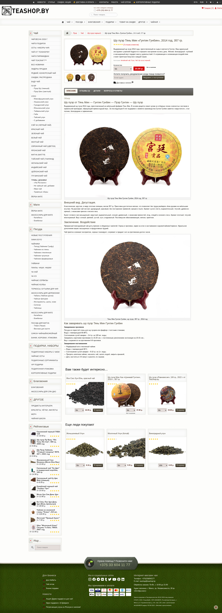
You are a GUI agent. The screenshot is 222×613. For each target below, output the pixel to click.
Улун (33, 96)
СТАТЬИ (51, 2)
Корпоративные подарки (43, 373)
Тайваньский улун (41, 111)
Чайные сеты (37, 356)
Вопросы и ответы (113, 91)
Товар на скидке (127, 22)
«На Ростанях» (40, 183)
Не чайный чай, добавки (44, 186)
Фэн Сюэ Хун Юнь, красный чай (80, 378)
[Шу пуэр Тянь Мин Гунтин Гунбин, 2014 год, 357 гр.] (87, 68)
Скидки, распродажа (41, 77)
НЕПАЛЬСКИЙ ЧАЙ (39, 163)
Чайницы (37, 308)
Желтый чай (37, 142)
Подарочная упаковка (42, 369)
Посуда (79, 22)
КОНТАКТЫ (104, 2)
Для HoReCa (51, 580)
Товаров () (209, 8)
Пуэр (75, 33)
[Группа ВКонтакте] (102, 580)
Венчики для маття (42, 329)
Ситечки (37, 305)
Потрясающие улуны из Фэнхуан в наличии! (63, 607)
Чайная (154, 22)
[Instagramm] (90, 580)
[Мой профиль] (218, 2)
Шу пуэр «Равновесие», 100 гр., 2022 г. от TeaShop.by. (167, 378)
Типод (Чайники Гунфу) (44, 246)
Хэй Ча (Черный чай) (41, 125)
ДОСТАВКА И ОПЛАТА (85, 2)
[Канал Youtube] (114, 580)
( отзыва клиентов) (131, 45)
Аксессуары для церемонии (45, 293)
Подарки (110, 22)
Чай (68, 22)
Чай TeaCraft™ (39, 60)
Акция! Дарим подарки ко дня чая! (59, 599)
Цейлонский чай (39, 172)
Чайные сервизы (39, 280)
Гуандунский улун (41, 105)
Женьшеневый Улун (75, 433)
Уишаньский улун (41, 102)
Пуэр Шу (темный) (41, 88)
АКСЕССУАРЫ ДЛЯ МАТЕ (42, 215)
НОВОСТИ (41, 2)
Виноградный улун (157, 433)
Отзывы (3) (85, 91)
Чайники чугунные (41, 256)
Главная (68, 33)
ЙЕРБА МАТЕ (37, 197)
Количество (118, 65)
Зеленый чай (37, 133)
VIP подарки (37, 365)
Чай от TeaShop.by (40, 52)
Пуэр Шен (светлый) (42, 91)
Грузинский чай (39, 176)
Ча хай (34, 272)
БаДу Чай (35, 82)
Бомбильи (38, 221)
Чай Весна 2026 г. (39, 39)
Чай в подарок (38, 43)
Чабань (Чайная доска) (43, 296)
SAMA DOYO (36, 240)
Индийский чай (39, 167)
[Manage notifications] (216, 607)
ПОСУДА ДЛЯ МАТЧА (40, 323)
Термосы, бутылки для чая (44, 289)
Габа (36, 114)
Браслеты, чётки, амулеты (44, 410)
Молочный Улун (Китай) (118, 433)
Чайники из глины (41, 249)
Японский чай (38, 150)
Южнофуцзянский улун (43, 99)
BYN (195, 2)
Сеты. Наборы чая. (40, 48)
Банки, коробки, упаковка (44, 338)
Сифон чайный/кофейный (44, 333)
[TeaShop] (34, 2)
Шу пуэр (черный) (94, 33)
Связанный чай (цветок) (43, 146)
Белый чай (36, 138)
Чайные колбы (38, 285)
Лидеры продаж (39, 69)
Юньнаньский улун (42, 108)
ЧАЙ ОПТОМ (126, 2)
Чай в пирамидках (40, 56)
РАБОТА (114, 2)
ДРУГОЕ (141, 22)
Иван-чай (38, 189)
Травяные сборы (41, 192)
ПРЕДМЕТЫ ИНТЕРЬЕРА (41, 406)
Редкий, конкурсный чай (43, 73)
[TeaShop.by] (25, 15)
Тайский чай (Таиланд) (42, 159)
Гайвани (35, 263)
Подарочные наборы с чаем (45, 352)
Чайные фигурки (41, 299)
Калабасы (38, 217)
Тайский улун (39, 117)
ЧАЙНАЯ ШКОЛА (38, 418)
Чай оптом (50, 584)
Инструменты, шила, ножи (45, 302)
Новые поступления (41, 235)
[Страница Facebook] (94, 580)
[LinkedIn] (123, 580)
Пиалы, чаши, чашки (41, 268)
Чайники (35, 244)
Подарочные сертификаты (44, 360)
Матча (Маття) (38, 155)
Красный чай (37, 129)
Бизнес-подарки (52, 588)
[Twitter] (110, 580)
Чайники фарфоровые (43, 259)
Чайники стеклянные (42, 252)
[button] (212, 2)
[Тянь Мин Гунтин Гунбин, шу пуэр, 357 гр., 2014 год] (91, 81)
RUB (201, 2)
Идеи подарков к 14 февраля (57, 603)
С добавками (39, 120)
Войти (219, 8)
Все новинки (37, 65)
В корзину (98, 410)
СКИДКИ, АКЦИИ (64, 2)
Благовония (94, 22)
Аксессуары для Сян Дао (43, 391)
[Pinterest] (119, 580)
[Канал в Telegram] (98, 580)
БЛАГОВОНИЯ (37, 387)
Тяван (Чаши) (39, 326)
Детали (97, 91)
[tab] (71, 91)
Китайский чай (125, 60)
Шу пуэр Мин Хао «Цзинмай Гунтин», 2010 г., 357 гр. (124, 378)
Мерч (33, 414)
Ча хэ (33, 276)
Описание (71, 91)
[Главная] (62, 22)
